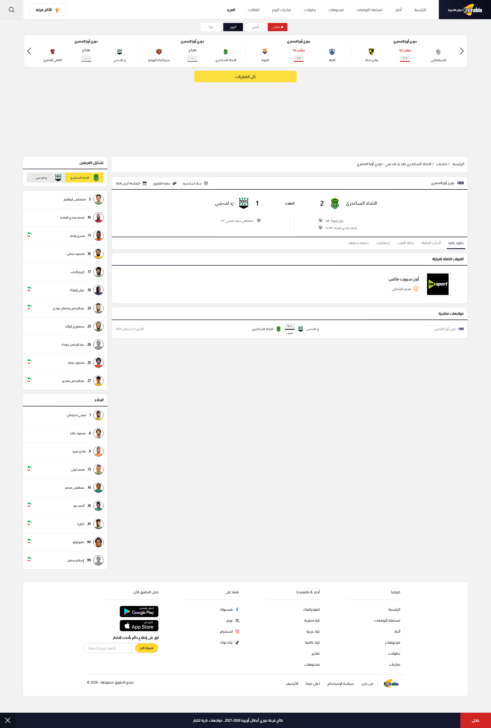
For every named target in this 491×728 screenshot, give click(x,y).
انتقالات (253, 10)
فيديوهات (336, 10)
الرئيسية (420, 10)
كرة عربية (313, 631)
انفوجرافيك (311, 609)
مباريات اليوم (281, 10)
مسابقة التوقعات (387, 620)
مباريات (441, 164)
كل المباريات (245, 76)
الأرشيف (292, 683)
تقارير (315, 653)
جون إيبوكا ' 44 (334, 221)
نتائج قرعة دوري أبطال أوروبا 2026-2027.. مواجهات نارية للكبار (238, 720)
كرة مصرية (312, 620)
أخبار (398, 10)
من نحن (367, 683)
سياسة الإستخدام (341, 683)
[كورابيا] (465, 9)
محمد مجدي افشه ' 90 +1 (341, 228)
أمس (255, 27)
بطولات (310, 10)
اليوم (233, 27)
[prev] (462, 51)
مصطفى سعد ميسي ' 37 (237, 221)
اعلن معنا (313, 683)
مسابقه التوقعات (369, 10)
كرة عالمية (312, 642)
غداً (211, 27)
